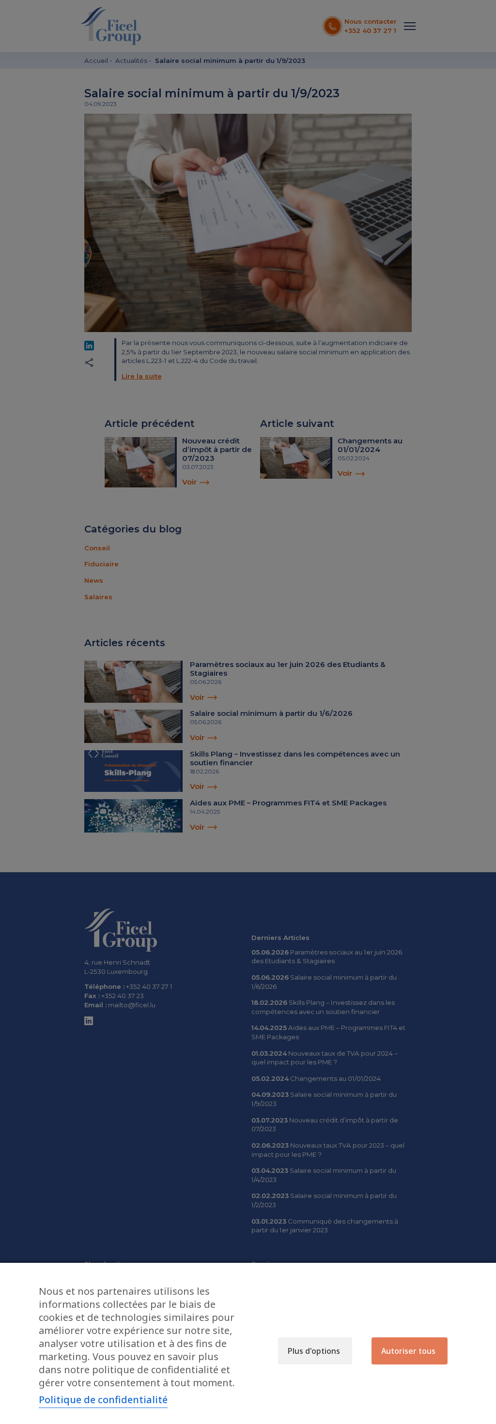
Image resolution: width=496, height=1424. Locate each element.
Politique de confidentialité (103, 1399)
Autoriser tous (408, 1351)
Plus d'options (314, 1351)
